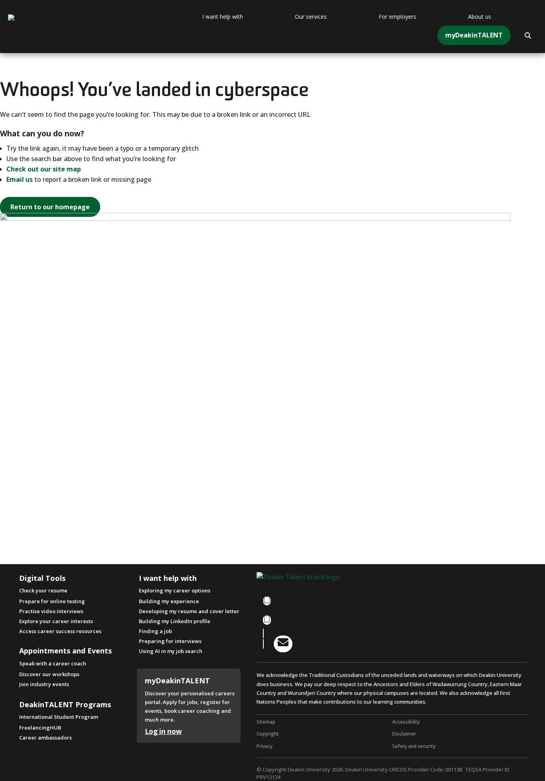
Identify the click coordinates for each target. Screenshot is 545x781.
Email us (19, 179)
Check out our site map (43, 169)
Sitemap (266, 721)
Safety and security (414, 746)
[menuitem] (242, 17)
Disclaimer (404, 733)
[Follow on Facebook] (267, 601)
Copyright (268, 733)
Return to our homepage (50, 207)
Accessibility (406, 721)
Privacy (264, 746)
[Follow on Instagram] (267, 620)
